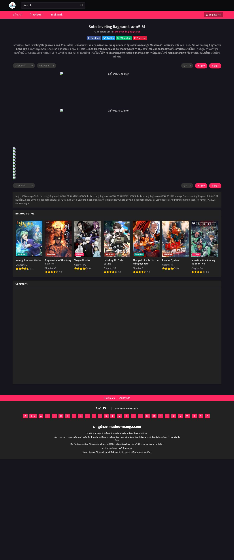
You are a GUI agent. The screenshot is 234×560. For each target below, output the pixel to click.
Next (214, 65)
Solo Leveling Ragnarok (126, 31)
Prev (202, 65)
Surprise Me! (214, 15)
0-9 (33, 416)
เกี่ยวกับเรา (124, 398)
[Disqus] (117, 335)
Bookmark (109, 398)
